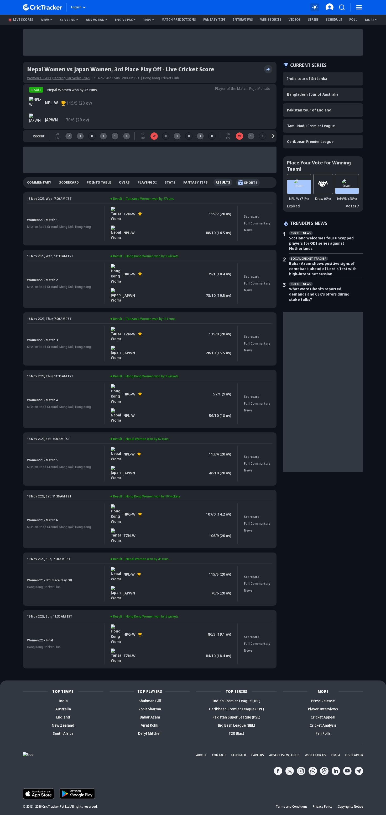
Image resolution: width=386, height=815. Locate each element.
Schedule (334, 19)
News (45, 20)
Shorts (251, 182)
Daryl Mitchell (149, 733)
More (369, 20)
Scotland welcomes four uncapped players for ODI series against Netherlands (321, 243)
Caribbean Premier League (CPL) (236, 708)
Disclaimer (354, 755)
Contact (219, 755)
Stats (170, 182)
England (63, 717)
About (201, 755)
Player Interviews (323, 708)
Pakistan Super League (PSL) (236, 717)
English (76, 7)
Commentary (39, 182)
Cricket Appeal (323, 717)
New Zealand (63, 725)
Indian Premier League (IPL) (236, 700)
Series (313, 19)
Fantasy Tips (214, 19)
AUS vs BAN (95, 20)
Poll (353, 19)
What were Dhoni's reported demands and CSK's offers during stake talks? (319, 294)
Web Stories (270, 19)
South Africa (63, 733)
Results (223, 182)
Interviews (243, 19)
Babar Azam (150, 717)
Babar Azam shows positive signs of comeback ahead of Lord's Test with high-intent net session (323, 268)
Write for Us (315, 755)
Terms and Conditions (291, 806)
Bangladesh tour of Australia (312, 94)
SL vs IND (68, 20)
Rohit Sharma (149, 708)
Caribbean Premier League (310, 141)
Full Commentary (257, 223)
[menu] (359, 7)
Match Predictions (178, 19)
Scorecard (69, 182)
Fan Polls (323, 733)
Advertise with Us (284, 755)
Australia (63, 708)
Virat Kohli (149, 725)
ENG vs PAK (124, 20)
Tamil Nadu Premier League (311, 125)
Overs (124, 182)
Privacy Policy (322, 806)
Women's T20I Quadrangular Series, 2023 (58, 78)
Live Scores (23, 19)
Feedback (238, 755)
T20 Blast (236, 733)
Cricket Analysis (323, 725)
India (63, 700)
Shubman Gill (150, 700)
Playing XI (147, 182)
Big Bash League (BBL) (236, 725)
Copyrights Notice (350, 806)
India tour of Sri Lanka (307, 78)
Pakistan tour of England (309, 110)
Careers (257, 755)
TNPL (147, 20)
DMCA (335, 755)
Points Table (99, 182)
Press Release (323, 700)
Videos (295, 19)
